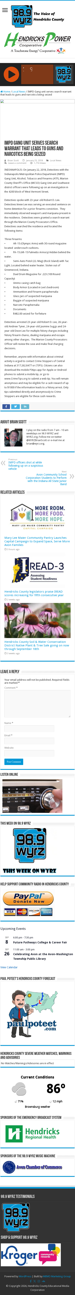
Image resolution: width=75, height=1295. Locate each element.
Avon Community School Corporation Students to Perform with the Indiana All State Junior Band (46, 478)
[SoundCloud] (43, 1281)
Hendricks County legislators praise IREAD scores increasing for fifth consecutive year (34, 593)
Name (8, 723)
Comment (11, 687)
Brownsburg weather (37, 1106)
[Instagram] (38, 1281)
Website (9, 747)
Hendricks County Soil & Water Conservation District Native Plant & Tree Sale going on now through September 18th (36, 645)
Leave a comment (17, 163)
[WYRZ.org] (37, 15)
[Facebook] (30, 1281)
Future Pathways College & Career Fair (40, 942)
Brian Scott (13, 160)
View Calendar (9, 967)
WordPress (25, 1276)
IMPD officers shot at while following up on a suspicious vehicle (25, 464)
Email (8, 735)
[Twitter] (34, 1281)
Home (6, 91)
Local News (18, 91)
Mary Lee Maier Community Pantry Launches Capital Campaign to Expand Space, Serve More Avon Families (37, 541)
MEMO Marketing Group (57, 1276)
